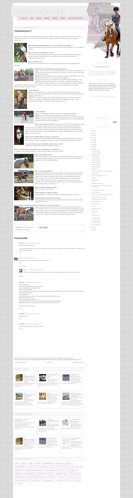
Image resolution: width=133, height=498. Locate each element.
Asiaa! (93, 213)
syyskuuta (94, 157)
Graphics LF (107, 66)
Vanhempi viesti (78, 362)
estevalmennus (30, 473)
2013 (91, 146)
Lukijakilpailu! (75, 419)
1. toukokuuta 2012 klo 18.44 (32, 282)
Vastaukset (23, 266)
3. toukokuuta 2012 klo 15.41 (32, 324)
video (17, 463)
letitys (68, 480)
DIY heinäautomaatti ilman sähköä (30, 376)
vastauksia (26, 229)
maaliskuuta (95, 220)
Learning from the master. (98, 190)
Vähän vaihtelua (96, 192)
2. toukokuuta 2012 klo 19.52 (32, 313)
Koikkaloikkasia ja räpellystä (99, 199)
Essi (32, 18)
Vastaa (20, 252)
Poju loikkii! (95, 210)
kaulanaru (59, 480)
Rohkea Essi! (95, 173)
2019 (91, 133)
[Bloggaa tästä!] (41, 227)
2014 (91, 144)
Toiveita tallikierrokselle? (53, 421)
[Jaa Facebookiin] (45, 227)
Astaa (36, 208)
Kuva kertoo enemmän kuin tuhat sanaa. (102, 194)
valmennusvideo (61, 473)
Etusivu (24, 18)
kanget (62, 470)
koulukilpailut (52, 470)
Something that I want (97, 183)
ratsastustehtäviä (21, 480)
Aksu (58, 467)
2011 (91, 227)
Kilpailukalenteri (75, 18)
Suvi (20, 258)
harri (31, 463)
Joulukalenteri (77, 467)
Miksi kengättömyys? (53, 394)
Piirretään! (74, 375)
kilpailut (69, 463)
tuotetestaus (36, 480)
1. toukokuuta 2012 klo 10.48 (32, 243)
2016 (91, 140)
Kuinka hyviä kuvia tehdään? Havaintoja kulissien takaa (76, 395)
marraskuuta (95, 153)
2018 (91, 135)
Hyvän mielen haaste (75, 439)
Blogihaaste (95, 180)
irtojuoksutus (72, 470)
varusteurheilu (20, 467)
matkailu (62, 477)
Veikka (55, 18)
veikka (31, 467)
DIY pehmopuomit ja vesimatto (29, 395)
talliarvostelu (75, 473)
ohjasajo (77, 480)
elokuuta (94, 160)
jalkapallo (52, 477)
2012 (91, 149)
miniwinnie (18, 473)
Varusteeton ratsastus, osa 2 (99, 175)
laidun (70, 477)
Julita (52, 467)
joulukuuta (95, 151)
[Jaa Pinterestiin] (47, 227)
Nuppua (47, 208)
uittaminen (19, 484)
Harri (63, 18)
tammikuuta (95, 224)
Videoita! (94, 178)
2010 (91, 230)
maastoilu (59, 463)
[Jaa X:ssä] (43, 227)
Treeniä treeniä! (96, 204)
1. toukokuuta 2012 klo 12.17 (29, 258)
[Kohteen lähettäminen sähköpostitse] (40, 227)
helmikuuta (95, 222)
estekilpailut (19, 470)
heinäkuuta (95, 162)
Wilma (39, 18)
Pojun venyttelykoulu (97, 201)
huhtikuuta (95, 218)
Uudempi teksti (20, 362)
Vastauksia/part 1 (96, 215)
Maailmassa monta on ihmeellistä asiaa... (102, 171)
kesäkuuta (94, 164)
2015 (91, 142)
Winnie (47, 18)
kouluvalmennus (41, 467)
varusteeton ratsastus (38, 477)
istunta (77, 477)
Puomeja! (94, 169)
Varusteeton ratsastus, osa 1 (99, 197)
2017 (91, 137)
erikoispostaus (48, 463)
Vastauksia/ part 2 (96, 208)
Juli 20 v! (94, 206)
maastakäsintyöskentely (35, 470)
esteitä (37, 463)
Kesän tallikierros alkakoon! (22, 420)
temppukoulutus (21, 477)
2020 (91, 130)
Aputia (51, 208)
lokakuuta (94, 155)
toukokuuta (95, 167)
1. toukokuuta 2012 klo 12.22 (36, 269)
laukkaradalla (48, 480)
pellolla (66, 467)
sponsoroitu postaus (45, 473)
